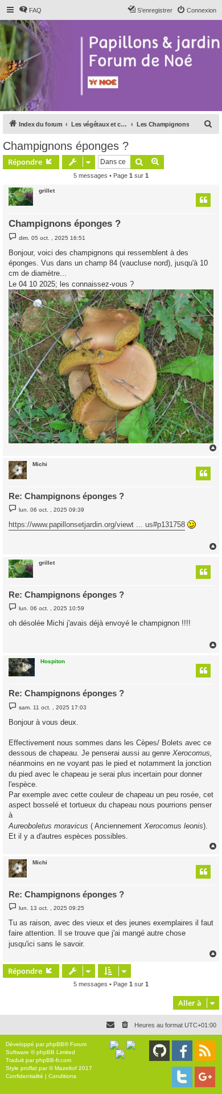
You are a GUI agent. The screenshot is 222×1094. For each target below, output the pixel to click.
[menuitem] (30, 10)
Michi (39, 464)
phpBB (55, 1044)
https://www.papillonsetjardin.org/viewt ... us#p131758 (97, 524)
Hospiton (52, 661)
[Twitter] (182, 1077)
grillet (47, 190)
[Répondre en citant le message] (203, 200)
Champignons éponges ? (66, 146)
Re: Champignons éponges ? (66, 496)
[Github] (159, 1050)
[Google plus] (205, 1077)
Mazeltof (66, 1068)
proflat (28, 1068)
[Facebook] (182, 1050)
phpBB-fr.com (53, 1060)
